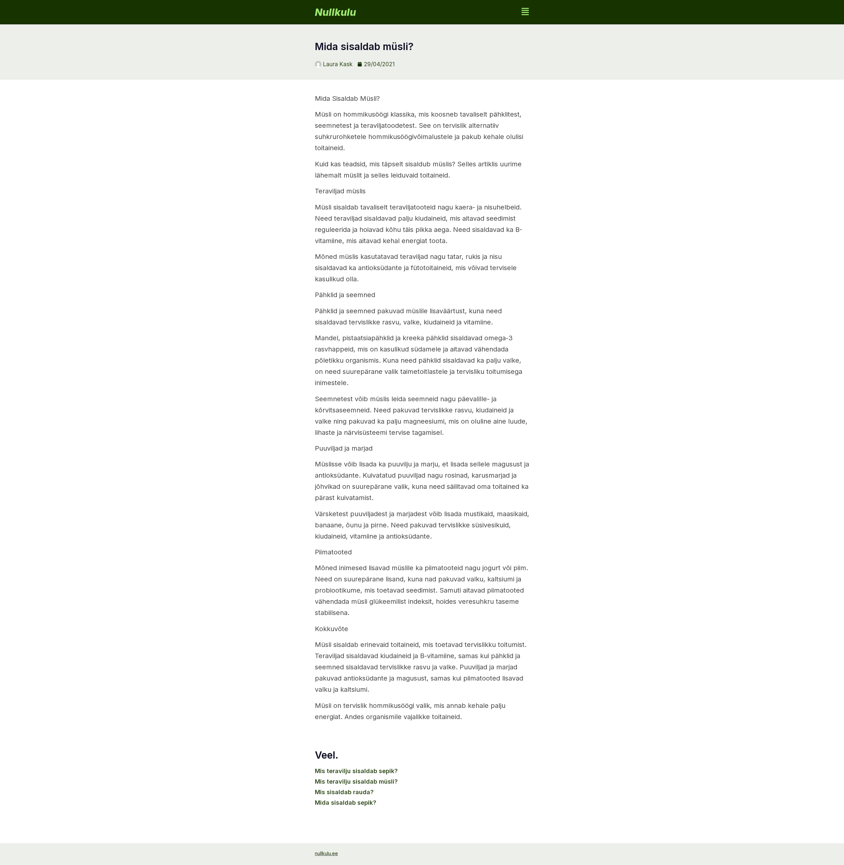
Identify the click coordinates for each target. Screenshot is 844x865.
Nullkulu (335, 12)
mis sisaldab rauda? (344, 792)
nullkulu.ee (326, 853)
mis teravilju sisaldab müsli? (356, 781)
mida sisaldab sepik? (345, 802)
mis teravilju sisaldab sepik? (356, 770)
